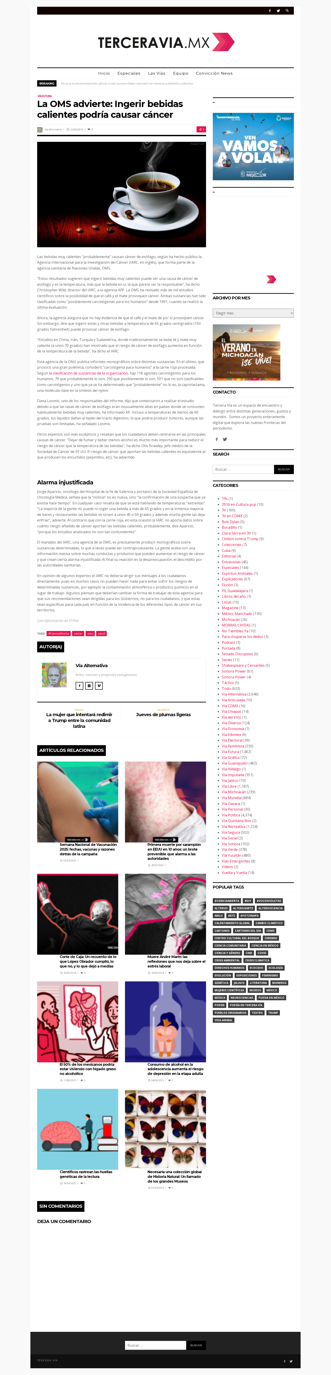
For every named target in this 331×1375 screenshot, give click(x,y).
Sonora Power (234, 671)
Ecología (276, 968)
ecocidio (256, 968)
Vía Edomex (231, 734)
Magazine (230, 607)
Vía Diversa (231, 722)
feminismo (270, 975)
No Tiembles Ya (235, 630)
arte (231, 916)
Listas (227, 602)
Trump (273, 1013)
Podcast (228, 642)
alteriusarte (243, 908)
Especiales (230, 567)
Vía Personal (232, 809)
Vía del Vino (231, 717)
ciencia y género (227, 953)
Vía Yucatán (231, 855)
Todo (226, 688)
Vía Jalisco (230, 780)
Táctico (228, 682)
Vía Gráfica (231, 757)
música (220, 998)
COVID (262, 953)
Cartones (222, 931)
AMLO (219, 916)
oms (90, 633)
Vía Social (230, 838)
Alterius (221, 908)
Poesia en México (271, 998)
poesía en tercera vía (246, 1005)
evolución (223, 975)
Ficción (227, 584)
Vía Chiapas (231, 711)
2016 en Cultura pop (239, 504)
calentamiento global (232, 923)
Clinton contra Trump (240, 538)
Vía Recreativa (233, 826)
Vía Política (231, 815)
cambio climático (269, 923)
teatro (257, 1013)
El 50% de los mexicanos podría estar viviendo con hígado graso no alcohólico (88, 1069)
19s (225, 498)
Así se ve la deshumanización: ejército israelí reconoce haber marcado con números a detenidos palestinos (127, 83)
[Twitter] (278, 11)
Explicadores (232, 579)
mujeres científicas (229, 990)
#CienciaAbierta (58, 633)
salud (101, 633)
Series (227, 659)
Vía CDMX (230, 705)
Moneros (279, 983)
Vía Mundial (232, 797)
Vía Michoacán (234, 791)
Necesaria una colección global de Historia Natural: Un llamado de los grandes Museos (174, 1176)
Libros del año (234, 596)
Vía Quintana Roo (236, 820)
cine (249, 953)
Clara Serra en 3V (236, 533)
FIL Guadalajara (235, 590)
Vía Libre (229, 786)
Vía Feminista (233, 746)
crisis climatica (257, 960)
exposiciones (246, 975)
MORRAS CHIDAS (236, 625)
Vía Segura (231, 832)
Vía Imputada (233, 774)
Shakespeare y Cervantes (243, 665)
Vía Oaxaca (231, 803)
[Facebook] (270, 11)
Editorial (229, 556)
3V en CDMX (232, 515)
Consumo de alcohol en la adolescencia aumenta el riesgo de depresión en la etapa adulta (175, 1069)
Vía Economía (233, 728)
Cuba (226, 550)
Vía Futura (45, 96)
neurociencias (242, 998)
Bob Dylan (230, 521)
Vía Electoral (232, 740)
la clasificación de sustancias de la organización (88, 373)
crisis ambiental (227, 960)
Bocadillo (229, 527)
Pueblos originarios (230, 1013)
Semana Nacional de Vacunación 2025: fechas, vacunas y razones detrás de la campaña (88, 849)
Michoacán (231, 619)
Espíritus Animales (237, 573)
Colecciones (232, 544)
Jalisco (239, 983)
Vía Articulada (233, 700)
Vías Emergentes (236, 861)
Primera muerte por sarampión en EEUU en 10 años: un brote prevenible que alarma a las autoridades (174, 851)
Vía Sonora (231, 843)
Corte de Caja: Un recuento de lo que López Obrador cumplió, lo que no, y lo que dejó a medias (88, 961)
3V (224, 510)
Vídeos (227, 866)
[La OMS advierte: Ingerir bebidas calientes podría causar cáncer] (121, 194)
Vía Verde (230, 849)
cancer (78, 633)
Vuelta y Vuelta (234, 872)
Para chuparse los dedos (242, 636)
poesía (219, 1005)
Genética (221, 983)
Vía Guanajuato (235, 763)
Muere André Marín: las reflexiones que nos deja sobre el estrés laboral (176, 961)
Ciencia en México (265, 945)
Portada (228, 648)
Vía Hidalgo (231, 769)
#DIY (248, 901)
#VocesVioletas (269, 901)
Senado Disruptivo (237, 653)
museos (255, 990)
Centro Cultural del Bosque (237, 938)
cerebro (271, 938)
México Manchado (237, 613)
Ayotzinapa (249, 916)
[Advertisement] (253, 233)
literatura (258, 983)
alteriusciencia (270, 908)
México (271, 990)
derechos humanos (229, 968)
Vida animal (224, 1020)
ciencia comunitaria (230, 945)
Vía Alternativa (53, 129)
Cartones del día (248, 931)
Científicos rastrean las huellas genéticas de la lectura (86, 1174)
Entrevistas (231, 561)
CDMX (270, 931)
